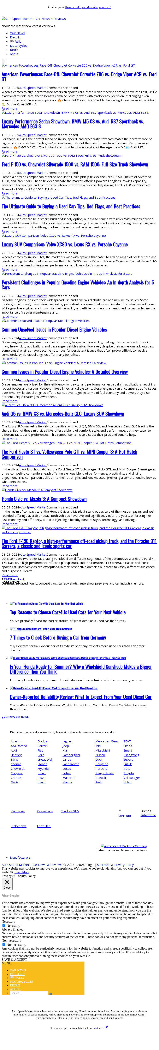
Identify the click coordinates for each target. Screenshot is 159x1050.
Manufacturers (20, 857)
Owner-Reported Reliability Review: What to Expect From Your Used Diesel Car (81, 696)
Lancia (67, 759)
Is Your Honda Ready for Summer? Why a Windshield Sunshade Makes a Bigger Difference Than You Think (81, 669)
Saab (98, 782)
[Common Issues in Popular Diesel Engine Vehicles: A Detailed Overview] (54, 363)
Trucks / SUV (70, 811)
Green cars (45, 811)
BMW (14, 759)
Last (21, 579)
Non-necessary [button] (11, 940)
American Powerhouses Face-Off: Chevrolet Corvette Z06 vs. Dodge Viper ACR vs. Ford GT (79, 76)
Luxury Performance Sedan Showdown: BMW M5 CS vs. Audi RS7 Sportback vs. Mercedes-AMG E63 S (73, 123)
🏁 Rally (15, 41)
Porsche (101, 768)
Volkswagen (132, 778)
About (14, 54)
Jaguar (67, 741)
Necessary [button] (8, 921)
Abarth (15, 741)
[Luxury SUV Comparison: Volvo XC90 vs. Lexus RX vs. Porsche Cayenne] (54, 235)
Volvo (127, 782)
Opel (98, 759)
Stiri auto (124, 816)
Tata (127, 768)
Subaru (128, 759)
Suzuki (128, 764)
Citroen (16, 778)
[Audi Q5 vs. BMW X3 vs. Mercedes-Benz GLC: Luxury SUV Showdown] (52, 405)
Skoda (128, 746)
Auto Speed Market (33, 88)
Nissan (100, 755)
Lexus (67, 768)
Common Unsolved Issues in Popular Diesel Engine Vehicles (54, 329)
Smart (128, 750)
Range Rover (104, 773)
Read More (21, 872)
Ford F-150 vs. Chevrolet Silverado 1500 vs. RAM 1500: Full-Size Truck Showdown (75, 164)
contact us (98, 1028)
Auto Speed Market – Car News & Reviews (32, 865)
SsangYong (131, 755)
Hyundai (43, 768)
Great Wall (45, 759)
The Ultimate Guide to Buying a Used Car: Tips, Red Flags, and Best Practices (71, 206)
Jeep (66, 746)
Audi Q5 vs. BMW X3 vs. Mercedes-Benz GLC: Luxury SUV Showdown (63, 413)
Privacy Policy (124, 865)
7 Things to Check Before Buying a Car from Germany (58, 637)
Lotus (67, 773)
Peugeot (101, 764)
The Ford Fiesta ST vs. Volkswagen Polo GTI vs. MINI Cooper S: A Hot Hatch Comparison (69, 454)
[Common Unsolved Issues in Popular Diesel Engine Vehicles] (46, 321)
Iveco (42, 782)
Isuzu (41, 778)
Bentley (16, 755)
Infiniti (42, 773)
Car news (18, 811)
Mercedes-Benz (106, 741)
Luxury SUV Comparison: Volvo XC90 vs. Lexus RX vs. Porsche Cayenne (65, 244)
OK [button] (11, 872)
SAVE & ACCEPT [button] (14, 959)
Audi (14, 750)
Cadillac (16, 764)
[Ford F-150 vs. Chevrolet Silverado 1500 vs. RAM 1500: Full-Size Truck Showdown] (61, 155)
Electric (15, 37)
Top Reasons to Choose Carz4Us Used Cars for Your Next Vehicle (68, 612)
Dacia (14, 782)
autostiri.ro (148, 815)
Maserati (69, 778)
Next (14, 579)
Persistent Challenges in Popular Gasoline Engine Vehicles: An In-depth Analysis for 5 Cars (78, 284)
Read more (10, 108)
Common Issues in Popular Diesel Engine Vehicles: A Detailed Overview (65, 371)
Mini (98, 746)
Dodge (42, 741)
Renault (100, 778)
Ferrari (42, 746)
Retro (14, 50)
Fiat (40, 750)
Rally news (18, 826)
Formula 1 (44, 826)
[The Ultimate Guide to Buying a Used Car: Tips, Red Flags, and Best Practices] (59, 197)
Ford (41, 755)
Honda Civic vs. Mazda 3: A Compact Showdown (44, 498)
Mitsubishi (102, 750)
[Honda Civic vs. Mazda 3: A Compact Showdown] (37, 490)
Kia (65, 750)
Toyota (129, 773)
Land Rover (71, 764)
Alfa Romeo (19, 746)
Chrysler (17, 773)
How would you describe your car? (88, 7)
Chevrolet (18, 768)
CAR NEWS (17, 33)
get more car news (15, 716)
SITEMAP (103, 865)
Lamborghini (71, 755)
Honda (42, 764)
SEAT (127, 741)
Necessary (13, 925)
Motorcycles (19, 45)
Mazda (67, 782)
